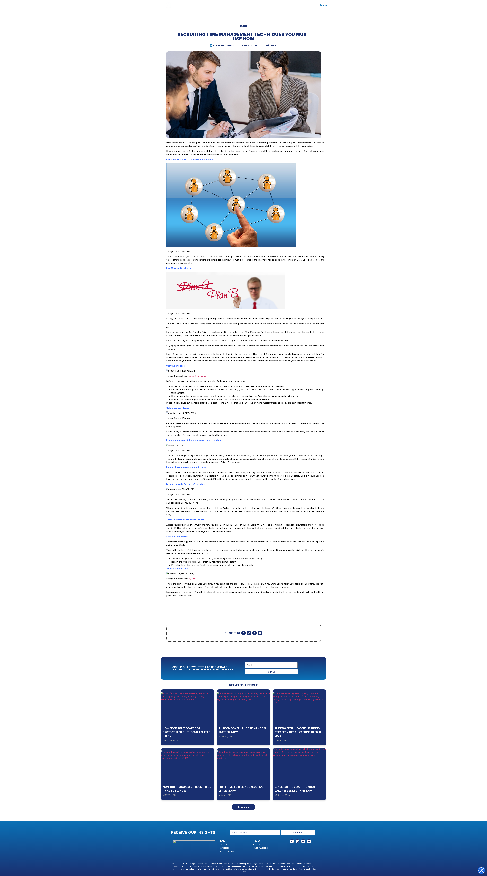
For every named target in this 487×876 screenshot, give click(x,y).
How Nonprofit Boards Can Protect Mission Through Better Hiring (186, 732)
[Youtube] (309, 841)
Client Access (277, 5)
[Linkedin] (297, 841)
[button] (243, 633)
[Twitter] (303, 841)
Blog (243, 25)
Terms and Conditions (285, 864)
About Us (209, 5)
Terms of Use (270, 864)
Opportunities (245, 5)
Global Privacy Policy (243, 864)
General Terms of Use (305, 864)
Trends (261, 5)
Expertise (224, 5)
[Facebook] (292, 841)
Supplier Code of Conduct (196, 866)
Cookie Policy (178, 866)
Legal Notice (258, 864)
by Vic (192, 578)
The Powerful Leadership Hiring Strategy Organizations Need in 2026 (298, 732)
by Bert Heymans (197, 376)
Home (197, 5)
